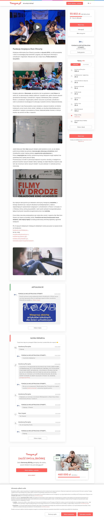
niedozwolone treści (87, 139)
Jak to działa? (31, 475)
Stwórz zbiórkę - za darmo (75, 3)
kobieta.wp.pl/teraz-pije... (20, 236)
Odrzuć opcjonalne (69, 514)
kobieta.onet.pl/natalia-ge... (21, 238)
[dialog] (52, 502)
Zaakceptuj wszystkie (85, 514)
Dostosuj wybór (52, 514)
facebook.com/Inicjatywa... (20, 230)
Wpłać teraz (81, 25)
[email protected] (31, 388)
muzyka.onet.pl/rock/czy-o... (21, 234)
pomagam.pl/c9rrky (24, 377)
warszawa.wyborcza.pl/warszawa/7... (23, 241)
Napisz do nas (81, 141)
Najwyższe (86, 64)
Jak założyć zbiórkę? (28, 3)
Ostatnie (75, 64)
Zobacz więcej (36, 300)
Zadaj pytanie (81, 52)
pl (88, 3)
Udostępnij (81, 29)
